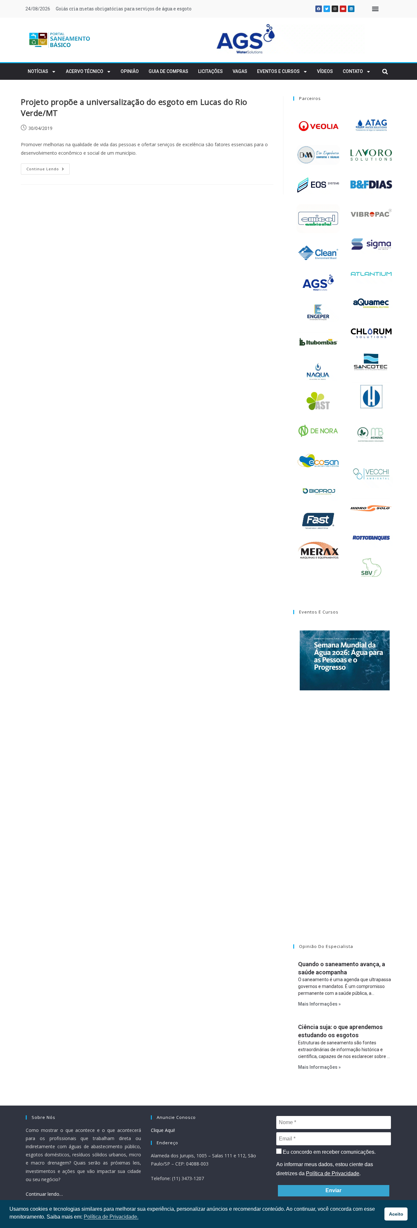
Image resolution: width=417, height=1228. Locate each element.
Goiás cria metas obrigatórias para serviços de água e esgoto (124, 9)
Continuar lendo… (44, 1194)
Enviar (333, 1190)
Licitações (210, 71)
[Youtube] (343, 9)
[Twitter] (327, 9)
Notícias (38, 71)
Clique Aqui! (163, 1130)
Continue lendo (48, 167)
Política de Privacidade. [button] (111, 1217)
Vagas (240, 71)
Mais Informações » (319, 1004)
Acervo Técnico (84, 71)
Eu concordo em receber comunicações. (328, 1152)
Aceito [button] (396, 1214)
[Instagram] (335, 9)
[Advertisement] (344, 825)
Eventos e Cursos (278, 71)
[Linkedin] (351, 9)
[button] (375, 9)
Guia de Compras (168, 71)
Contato (353, 71)
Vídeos (325, 71)
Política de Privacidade (332, 1173)
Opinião (130, 71)
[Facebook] (318, 9)
